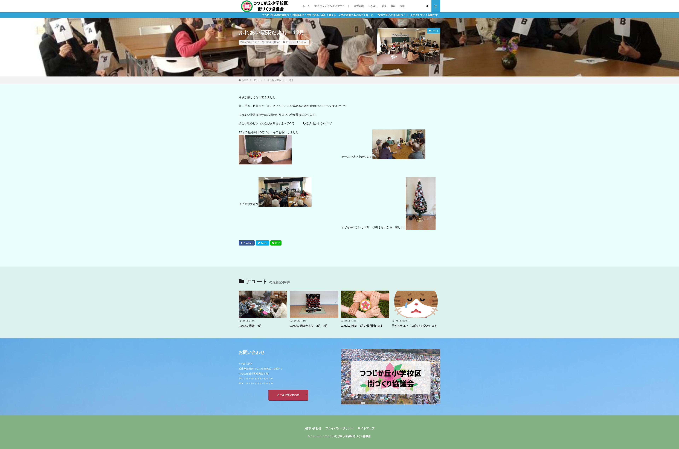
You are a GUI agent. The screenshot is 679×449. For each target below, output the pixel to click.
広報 (402, 6)
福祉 (393, 6)
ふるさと (373, 6)
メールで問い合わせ (288, 394)
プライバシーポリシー (339, 428)
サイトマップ (366, 428)
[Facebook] (247, 243)
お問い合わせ (312, 428)
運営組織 (359, 6)
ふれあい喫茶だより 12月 (280, 80)
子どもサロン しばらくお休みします (414, 325)
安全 (384, 6)
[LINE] (276, 243)
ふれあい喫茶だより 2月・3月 (308, 325)
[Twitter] (262, 243)
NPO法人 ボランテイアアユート (332, 6)
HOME (245, 80)
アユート (290, 42)
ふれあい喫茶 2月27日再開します (362, 325)
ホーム (306, 6)
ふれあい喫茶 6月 (250, 325)
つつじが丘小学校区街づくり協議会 (350, 436)
